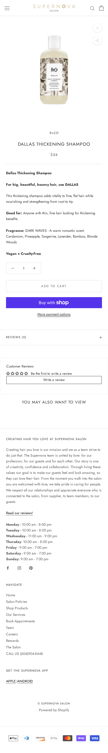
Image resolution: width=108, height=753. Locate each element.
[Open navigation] (7, 8)
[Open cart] (101, 8)
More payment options (54, 314)
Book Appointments (20, 621)
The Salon (13, 647)
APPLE (11, 681)
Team (10, 627)
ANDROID (25, 681)
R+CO (54, 133)
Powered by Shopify (54, 709)
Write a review (54, 379)
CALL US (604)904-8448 (24, 653)
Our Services (15, 614)
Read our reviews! (19, 512)
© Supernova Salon (54, 703)
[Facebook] (8, 568)
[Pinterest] (31, 568)
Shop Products (17, 608)
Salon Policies (16, 601)
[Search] (92, 8)
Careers (12, 634)
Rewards (12, 640)
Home (10, 595)
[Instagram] (19, 568)
